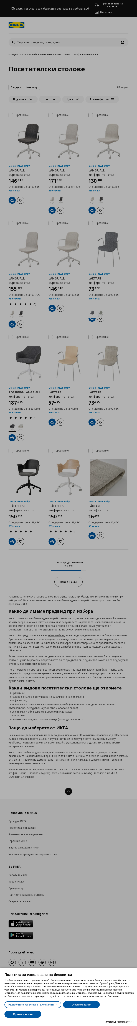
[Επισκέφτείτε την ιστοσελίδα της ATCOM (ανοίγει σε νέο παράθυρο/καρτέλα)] (119, 1022)
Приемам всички (23, 1014)
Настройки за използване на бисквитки (31, 1004)
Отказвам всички (81, 1004)
